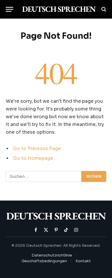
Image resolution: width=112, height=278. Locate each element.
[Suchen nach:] (44, 176)
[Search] (103, 9)
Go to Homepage (33, 158)
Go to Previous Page (37, 148)
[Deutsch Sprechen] (59, 9)
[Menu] (9, 9)
